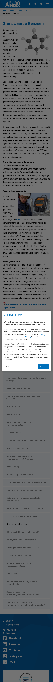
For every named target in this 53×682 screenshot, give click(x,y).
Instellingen (8, 367)
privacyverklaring (24, 337)
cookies (41, 334)
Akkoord (43, 367)
